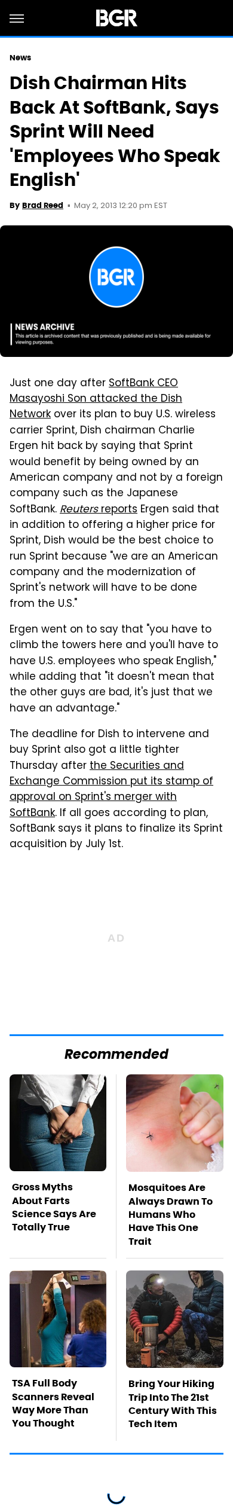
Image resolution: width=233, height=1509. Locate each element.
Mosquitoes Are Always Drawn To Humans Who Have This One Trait (170, 1214)
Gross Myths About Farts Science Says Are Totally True (54, 1207)
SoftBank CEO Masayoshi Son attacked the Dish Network (96, 399)
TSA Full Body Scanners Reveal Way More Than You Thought (53, 1403)
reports (98, 510)
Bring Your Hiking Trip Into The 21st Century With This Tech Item (172, 1403)
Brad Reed (42, 205)
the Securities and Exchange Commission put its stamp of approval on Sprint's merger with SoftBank (111, 790)
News (20, 58)
